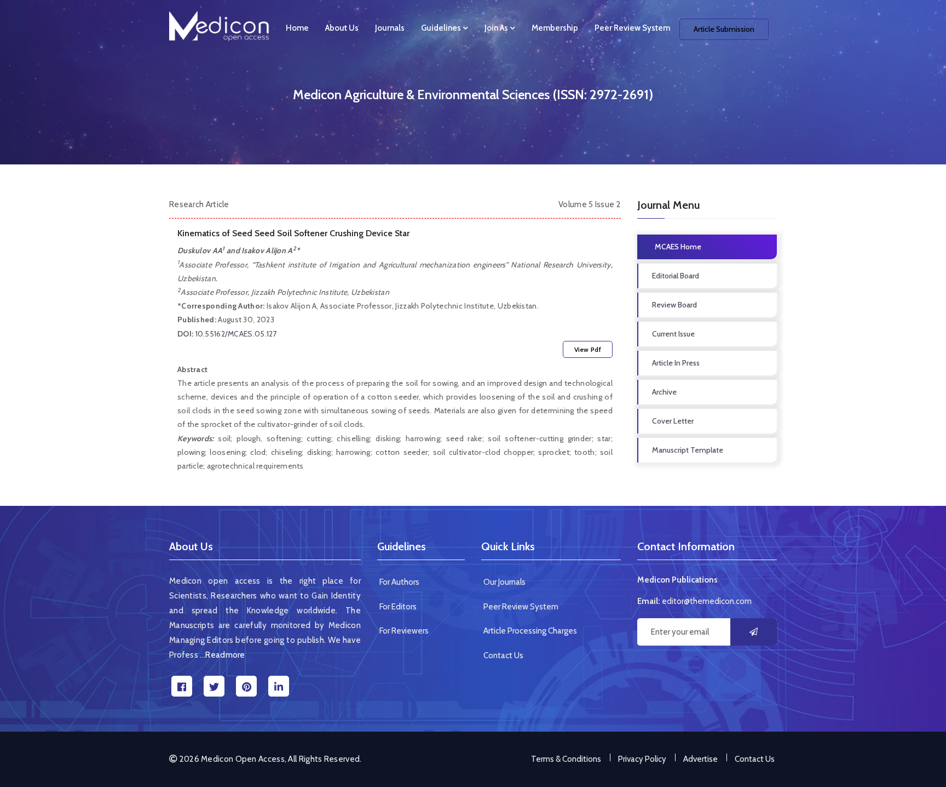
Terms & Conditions (566, 759)
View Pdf (587, 349)
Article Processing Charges (530, 631)
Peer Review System (632, 28)
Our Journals (504, 582)
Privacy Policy (642, 759)
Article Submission (724, 29)
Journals (390, 28)
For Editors (398, 607)
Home (297, 28)
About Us (342, 28)
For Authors (399, 582)
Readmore (225, 655)
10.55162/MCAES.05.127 (236, 334)
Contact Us (503, 655)
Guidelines (442, 28)
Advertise (700, 759)
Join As (497, 28)
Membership (555, 28)
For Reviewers (404, 631)
